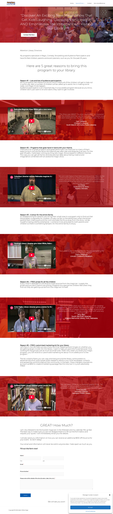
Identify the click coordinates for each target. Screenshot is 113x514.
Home (72, 3)
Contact (89, 3)
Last (44, 460)
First (21, 460)
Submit (25, 495)
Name (22, 455)
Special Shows (80, 3)
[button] (110, 495)
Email (22, 464)
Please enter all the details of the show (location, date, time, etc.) (37, 478)
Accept (90, 507)
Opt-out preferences (90, 511)
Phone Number (24, 471)
